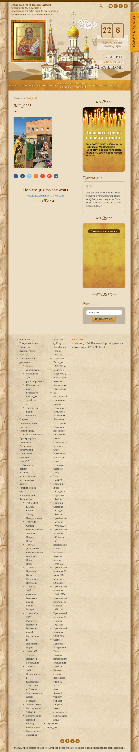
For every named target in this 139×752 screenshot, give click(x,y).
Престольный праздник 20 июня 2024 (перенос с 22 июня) (60, 575)
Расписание (35, 85)
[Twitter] (29, 176)
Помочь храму (26, 430)
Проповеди (25, 442)
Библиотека (95, 85)
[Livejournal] (22, 176)
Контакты (126, 85)
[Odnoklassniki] (36, 176)
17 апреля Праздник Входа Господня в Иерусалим (32, 575)
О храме (23, 85)
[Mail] (49, 176)
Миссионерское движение (65, 85)
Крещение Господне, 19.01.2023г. (59, 362)
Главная (13, 85)
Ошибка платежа (28, 423)
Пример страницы (28, 438)
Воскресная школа (28, 343)
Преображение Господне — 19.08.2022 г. (60, 521)
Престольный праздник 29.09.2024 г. (60, 632)
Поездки (23, 426)
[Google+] (42, 176)
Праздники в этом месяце (104, 231)
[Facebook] (16, 176)
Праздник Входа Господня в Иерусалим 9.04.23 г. (59, 491)
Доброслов (25, 346)
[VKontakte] (56, 176)
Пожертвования (111, 85)
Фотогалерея (49, 85)
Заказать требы (27, 350)
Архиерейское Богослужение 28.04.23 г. (33, 708)
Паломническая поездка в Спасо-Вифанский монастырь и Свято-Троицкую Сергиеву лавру (61, 457)
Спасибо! (24, 461)
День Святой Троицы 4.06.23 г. (59, 350)
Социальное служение (81, 85)
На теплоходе (60, 423)
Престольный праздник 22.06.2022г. (60, 590)
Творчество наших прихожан (32, 411)
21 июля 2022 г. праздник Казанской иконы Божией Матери (31, 598)
